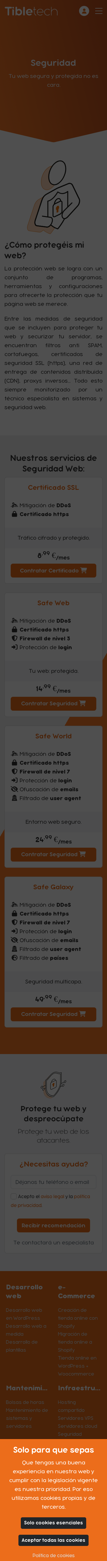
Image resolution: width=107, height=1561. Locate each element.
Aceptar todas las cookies (53, 1540)
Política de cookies (54, 1555)
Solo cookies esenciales (53, 1523)
